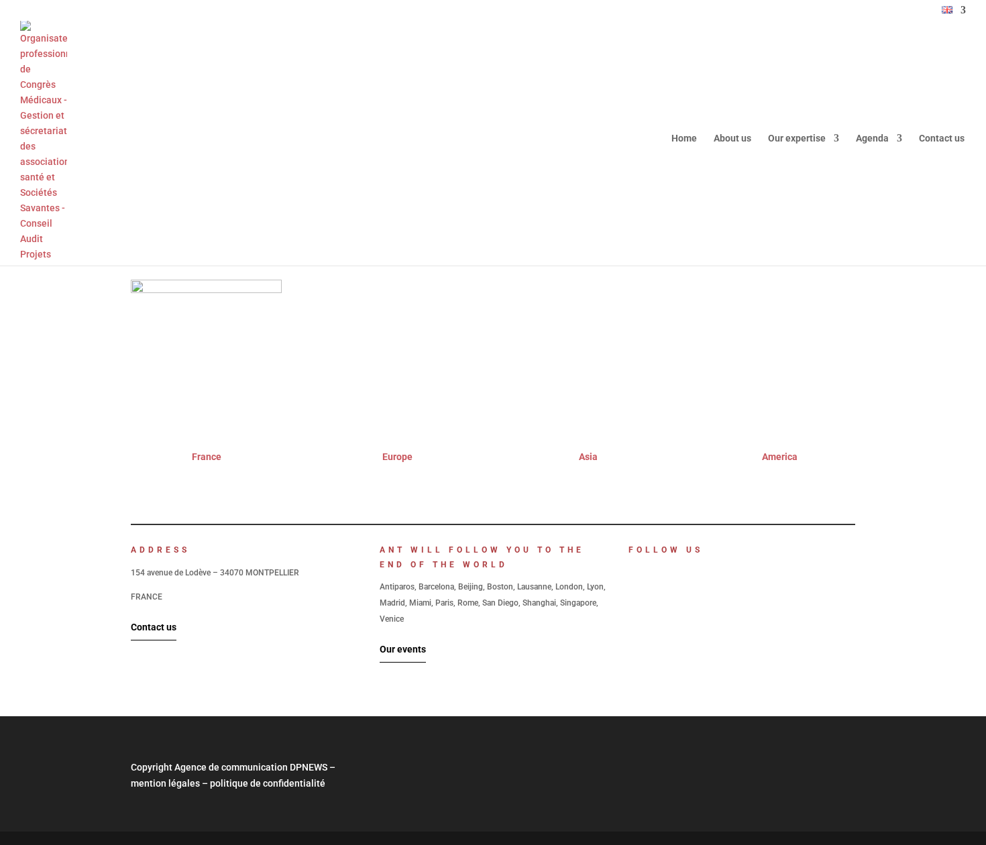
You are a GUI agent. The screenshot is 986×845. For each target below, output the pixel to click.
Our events (403, 649)
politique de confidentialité (267, 783)
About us (732, 138)
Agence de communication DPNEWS (250, 767)
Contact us (942, 138)
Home (684, 138)
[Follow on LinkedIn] (632, 572)
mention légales (165, 783)
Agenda (872, 138)
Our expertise (797, 138)
